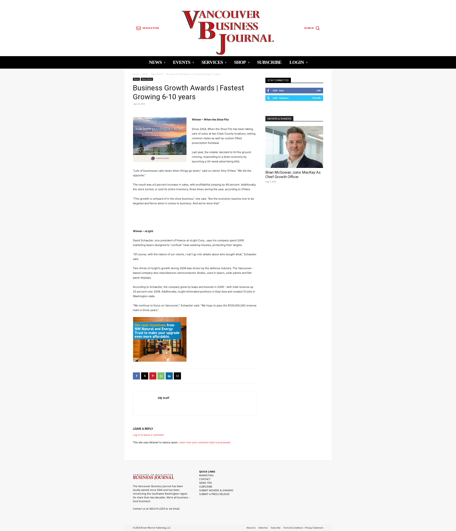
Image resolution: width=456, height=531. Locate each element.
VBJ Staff (163, 398)
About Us (251, 527)
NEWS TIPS (205, 482)
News (145, 74)
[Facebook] (136, 375)
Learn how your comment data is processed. (205, 442)
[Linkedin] (169, 375)
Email (176, 508)
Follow (316, 98)
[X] (144, 375)
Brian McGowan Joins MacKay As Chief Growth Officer (293, 174)
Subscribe (276, 527)
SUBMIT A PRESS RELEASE (214, 494)
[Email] (177, 375)
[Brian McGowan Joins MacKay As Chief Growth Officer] (294, 147)
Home (136, 74)
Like (319, 90)
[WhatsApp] (161, 375)
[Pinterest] (152, 375)
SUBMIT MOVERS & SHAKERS (216, 490)
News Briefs (157, 74)
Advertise (263, 527)
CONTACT (205, 479)
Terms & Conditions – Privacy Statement (303, 527)
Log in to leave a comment (148, 434)
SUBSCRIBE (205, 486)
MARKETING (206, 475)
